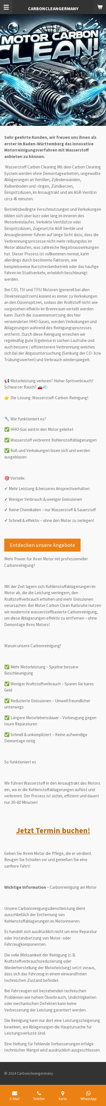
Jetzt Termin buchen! (53, 830)
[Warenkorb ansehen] (100, 7)
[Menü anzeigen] (6, 7)
